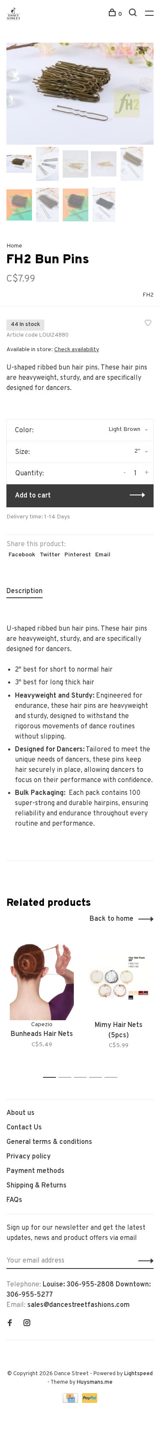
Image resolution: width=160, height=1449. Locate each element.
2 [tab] (67, 1078)
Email (103, 555)
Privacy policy (28, 1156)
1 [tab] (52, 1078)
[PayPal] (90, 1401)
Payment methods (35, 1171)
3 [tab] (82, 1078)
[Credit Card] (71, 1401)
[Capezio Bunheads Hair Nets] (42, 977)
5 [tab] (113, 1078)
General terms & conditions (49, 1142)
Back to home (112, 919)
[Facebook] (9, 1324)
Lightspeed (138, 1373)
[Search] (134, 14)
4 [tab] (98, 1078)
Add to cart (33, 496)
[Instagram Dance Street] (26, 1324)
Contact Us (24, 1127)
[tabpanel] (80, 94)
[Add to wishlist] (148, 324)
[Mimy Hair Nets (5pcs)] (119, 977)
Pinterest (77, 555)
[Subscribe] (144, 1260)
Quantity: (29, 473)
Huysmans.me (95, 1382)
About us (20, 1113)
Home (14, 246)
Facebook (22, 555)
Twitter (50, 555)
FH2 (148, 295)
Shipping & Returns (36, 1185)
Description (24, 591)
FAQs (14, 1200)
